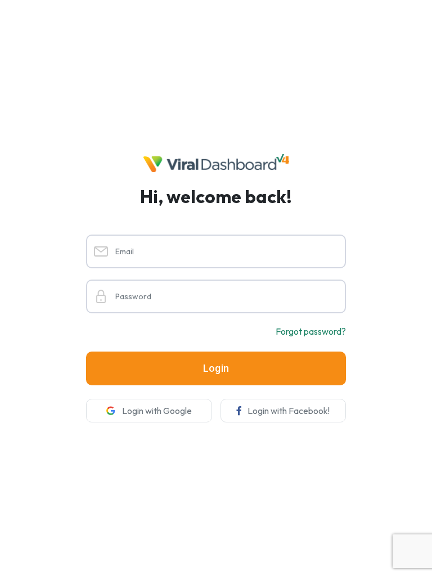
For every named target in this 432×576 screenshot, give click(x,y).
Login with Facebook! (289, 410)
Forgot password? (311, 331)
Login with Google (156, 410)
